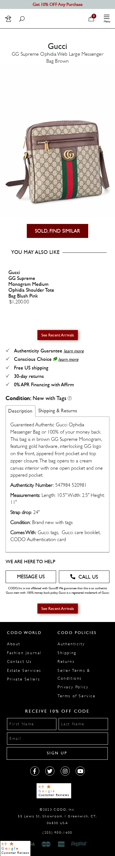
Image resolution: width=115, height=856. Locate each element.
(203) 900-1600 (57, 832)
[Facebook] (34, 771)
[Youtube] (80, 771)
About (13, 644)
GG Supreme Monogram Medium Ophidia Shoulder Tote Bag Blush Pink (31, 287)
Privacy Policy (73, 687)
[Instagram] (65, 771)
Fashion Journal (24, 653)
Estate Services (24, 670)
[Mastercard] (46, 844)
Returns (66, 661)
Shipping (67, 653)
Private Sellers (23, 679)
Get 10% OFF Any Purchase (58, 4)
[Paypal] (80, 844)
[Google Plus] (49, 771)
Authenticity (71, 644)
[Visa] (30, 844)
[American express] (61, 844)
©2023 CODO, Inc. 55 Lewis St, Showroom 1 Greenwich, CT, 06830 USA (57, 816)
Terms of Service (77, 696)
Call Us (88, 577)
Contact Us (19, 661)
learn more (74, 351)
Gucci (14, 272)
